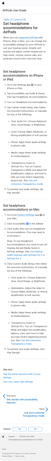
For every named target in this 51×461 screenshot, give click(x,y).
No (35, 429)
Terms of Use (19, 456)
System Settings (26, 215)
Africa (4, 449)
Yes (19, 429)
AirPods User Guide (14, 10)
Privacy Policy (7, 456)
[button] (14, 19)
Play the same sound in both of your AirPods (22, 376)
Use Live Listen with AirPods (18, 381)
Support (12, 436)
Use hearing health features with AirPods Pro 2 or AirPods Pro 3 (26, 255)
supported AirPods (28, 37)
